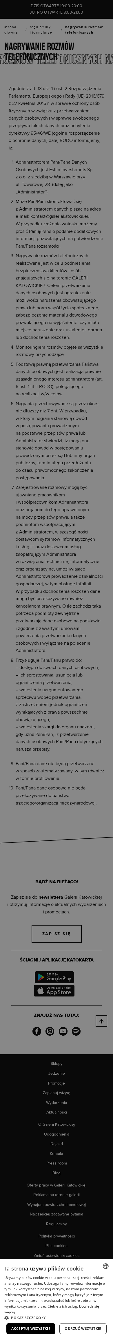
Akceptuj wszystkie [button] (30, 1328)
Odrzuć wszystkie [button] (83, 1328)
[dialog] (56, 670)
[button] (56, 1318)
